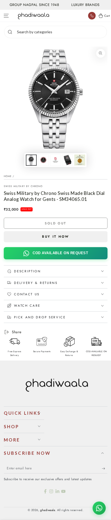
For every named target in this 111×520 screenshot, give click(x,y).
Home (8, 176)
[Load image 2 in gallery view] (43, 160)
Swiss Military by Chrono (23, 186)
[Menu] (6, 16)
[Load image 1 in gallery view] (31, 160)
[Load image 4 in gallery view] (67, 160)
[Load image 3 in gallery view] (55, 160)
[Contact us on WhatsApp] (99, 508)
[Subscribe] (104, 468)
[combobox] (61, 32)
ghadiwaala (47, 510)
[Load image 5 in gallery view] (79, 160)
